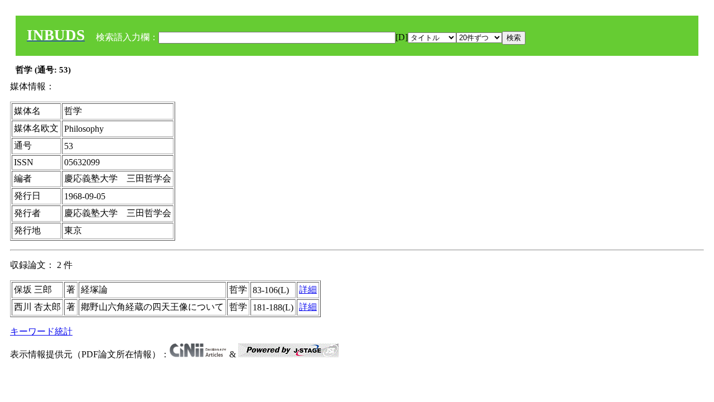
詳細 (308, 289)
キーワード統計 (41, 331)
